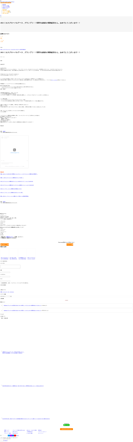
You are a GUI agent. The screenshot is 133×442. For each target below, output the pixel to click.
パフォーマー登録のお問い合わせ (18, 430)
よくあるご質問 (29, 433)
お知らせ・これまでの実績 (32, 430)
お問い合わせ (14, 431)
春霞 (21, 49)
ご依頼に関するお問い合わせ (5, 2)
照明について (6, 431)
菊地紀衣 (24, 49)
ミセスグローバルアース (15, 49)
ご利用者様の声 (29, 431)
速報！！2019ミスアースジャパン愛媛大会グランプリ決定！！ (12, 177)
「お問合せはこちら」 (9, 236)
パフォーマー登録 (69, 244)
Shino (1, 49)
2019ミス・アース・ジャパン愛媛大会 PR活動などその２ (11, 188)
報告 (1, 38)
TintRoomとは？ (15, 433)
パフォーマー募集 (7, 433)
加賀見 (4, 131)
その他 (1, 41)
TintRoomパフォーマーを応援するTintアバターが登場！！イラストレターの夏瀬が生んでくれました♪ (22, 305)
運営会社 (40, 430)
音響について (6, 430)
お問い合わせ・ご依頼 (4, 244)
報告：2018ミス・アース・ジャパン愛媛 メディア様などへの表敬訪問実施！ (14, 196)
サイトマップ (40, 433)
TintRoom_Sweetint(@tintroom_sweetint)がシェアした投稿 (14, 166)
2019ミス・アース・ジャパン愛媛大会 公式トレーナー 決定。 (11, 192)
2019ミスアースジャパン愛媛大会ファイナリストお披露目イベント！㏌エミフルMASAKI (17, 185)
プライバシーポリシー (42, 431)
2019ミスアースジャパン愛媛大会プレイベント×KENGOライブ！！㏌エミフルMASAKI (16, 181)
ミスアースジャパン (6, 49)
